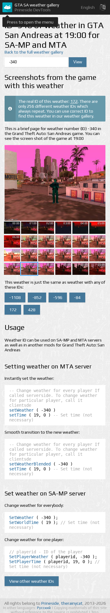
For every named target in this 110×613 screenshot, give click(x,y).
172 (74, 101)
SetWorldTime (23, 522)
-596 (57, 297)
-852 (37, 297)
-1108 (15, 297)
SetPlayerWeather (28, 556)
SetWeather (21, 517)
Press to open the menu (30, 22)
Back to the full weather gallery (34, 52)
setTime (17, 415)
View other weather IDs (31, 581)
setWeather (21, 410)
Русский (44, 608)
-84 (77, 297)
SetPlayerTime (25, 561)
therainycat (71, 603)
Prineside (50, 603)
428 (31, 309)
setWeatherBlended (30, 464)
